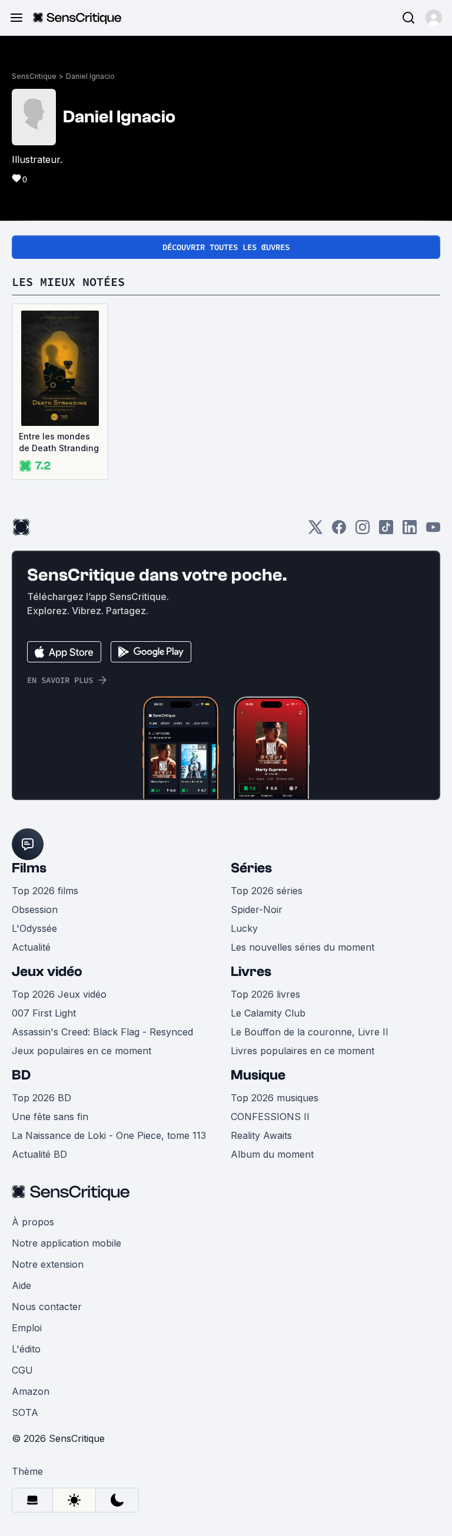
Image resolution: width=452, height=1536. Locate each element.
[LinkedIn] (410, 531)
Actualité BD (39, 1154)
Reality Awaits (261, 1135)
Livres (251, 971)
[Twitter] (315, 531)
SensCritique (34, 76)
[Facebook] (339, 531)
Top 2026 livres (265, 994)
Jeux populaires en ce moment (81, 1051)
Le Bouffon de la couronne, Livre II (309, 1032)
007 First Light (44, 1013)
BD (21, 1075)
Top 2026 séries (267, 891)
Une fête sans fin (50, 1116)
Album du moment (272, 1154)
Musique (258, 1075)
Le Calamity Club (268, 1013)
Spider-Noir (256, 909)
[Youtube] (433, 531)
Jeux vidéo (47, 971)
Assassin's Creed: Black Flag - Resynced (102, 1032)
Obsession (35, 909)
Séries (251, 868)
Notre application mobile (66, 1243)
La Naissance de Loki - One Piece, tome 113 (109, 1135)
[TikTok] (386, 531)
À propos (33, 1222)
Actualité (31, 947)
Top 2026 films (45, 891)
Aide (21, 1285)
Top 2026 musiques (274, 1098)
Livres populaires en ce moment (302, 1051)
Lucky (244, 928)
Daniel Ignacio (90, 76)
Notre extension (48, 1264)
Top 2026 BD (41, 1098)
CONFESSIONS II (270, 1116)
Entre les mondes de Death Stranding (59, 442)
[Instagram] (362, 531)
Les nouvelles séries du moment (302, 947)
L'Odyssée (34, 928)
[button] (434, 17)
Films (29, 868)
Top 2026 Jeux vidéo (59, 994)
